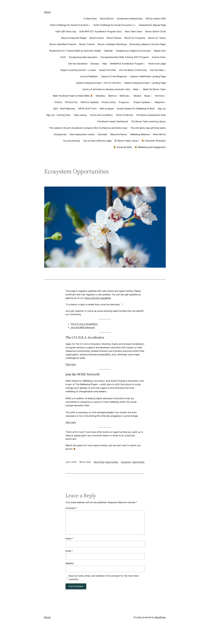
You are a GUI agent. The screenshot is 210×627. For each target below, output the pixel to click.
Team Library (80, 115)
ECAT (63, 57)
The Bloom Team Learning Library (148, 121)
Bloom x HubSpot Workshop (112, 44)
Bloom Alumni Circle (155, 31)
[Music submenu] (151, 96)
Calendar (108, 50)
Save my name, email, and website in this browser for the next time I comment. (104, 578)
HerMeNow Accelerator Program (126, 63)
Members (100, 95)
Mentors (112, 95)
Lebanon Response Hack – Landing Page (145, 83)
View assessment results (82, 134)
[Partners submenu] (165, 96)
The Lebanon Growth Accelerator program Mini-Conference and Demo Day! (88, 128)
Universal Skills (124, 147)
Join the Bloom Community (133, 70)
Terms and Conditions (101, 115)
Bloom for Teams (157, 38)
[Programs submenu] (130, 102)
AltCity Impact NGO (155, 18)
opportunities (138, 462)
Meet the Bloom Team (154, 89)
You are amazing (71, 140)
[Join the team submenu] (165, 70)
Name (69, 538)
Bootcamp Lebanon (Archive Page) (148, 44)
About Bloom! (107, 18)
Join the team (157, 70)
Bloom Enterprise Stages (74, 38)
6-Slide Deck (90, 18)
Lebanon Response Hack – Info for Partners (98, 83)
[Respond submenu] (165, 102)
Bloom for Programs (134, 38)
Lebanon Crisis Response (114, 76)
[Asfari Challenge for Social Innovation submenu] (90, 25)
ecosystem (126, 462)
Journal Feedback (89, 76)
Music (147, 95)
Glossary (94, 63)
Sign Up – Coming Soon (58, 115)
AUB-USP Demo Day (65, 31)
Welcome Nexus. (118, 134)
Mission (137, 95)
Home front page (157, 63)
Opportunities (111, 462)
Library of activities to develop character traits (106, 89)
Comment (71, 508)
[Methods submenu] (130, 96)
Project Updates (141, 102)
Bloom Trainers (87, 44)
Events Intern (159, 57)
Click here (71, 364)
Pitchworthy (71, 102)
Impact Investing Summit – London (78, 70)
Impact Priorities (107, 70)
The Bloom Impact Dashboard (112, 121)
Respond (159, 102)
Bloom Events (97, 38)
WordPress (160, 617)
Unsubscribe (60, 134)
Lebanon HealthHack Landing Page (148, 76)
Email (69, 551)
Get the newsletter (78, 63)
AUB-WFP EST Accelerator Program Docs (100, 31)
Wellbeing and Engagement (151, 147)
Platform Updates (90, 102)
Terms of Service (124, 115)
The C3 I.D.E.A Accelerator (84, 324)
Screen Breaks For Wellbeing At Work (136, 108)
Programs (124, 102)
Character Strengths (155, 140)
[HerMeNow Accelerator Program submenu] (144, 63)
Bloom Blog (99, 462)
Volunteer (102, 134)
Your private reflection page (97, 140)
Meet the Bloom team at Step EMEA (71, 95)
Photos (58, 102)
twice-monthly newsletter (97, 298)
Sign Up (162, 108)
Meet (135, 89)
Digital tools (160, 50)
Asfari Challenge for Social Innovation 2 (113, 25)
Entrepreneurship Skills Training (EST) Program (125, 57)
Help (104, 63)
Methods (124, 95)
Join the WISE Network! (82, 327)
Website (70, 563)
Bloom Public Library (128, 140)
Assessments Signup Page (152, 25)
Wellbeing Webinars (140, 134)
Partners (159, 95)
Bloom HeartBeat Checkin (63, 44)
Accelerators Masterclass (130, 18)
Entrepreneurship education (83, 57)
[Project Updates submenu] (151, 102)
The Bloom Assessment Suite (151, 115)
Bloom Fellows (114, 38)
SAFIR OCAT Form (87, 108)
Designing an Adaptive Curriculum (133, 50)
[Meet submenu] (139, 89)
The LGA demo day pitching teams (148, 128)
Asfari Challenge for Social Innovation (69, 25)
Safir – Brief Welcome (64, 108)
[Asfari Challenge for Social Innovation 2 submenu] (135, 25)
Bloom (47, 12)
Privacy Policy (109, 102)
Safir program (107, 108)
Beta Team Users (133, 31)
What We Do (159, 134)
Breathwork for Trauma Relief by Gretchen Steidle (75, 50)
